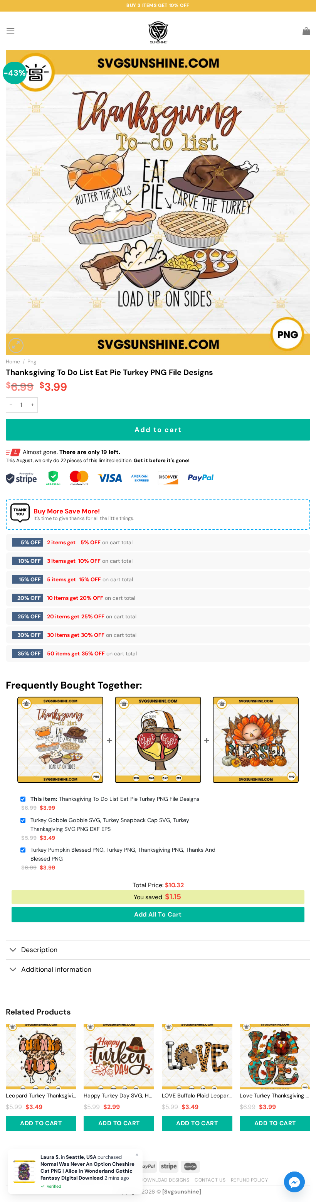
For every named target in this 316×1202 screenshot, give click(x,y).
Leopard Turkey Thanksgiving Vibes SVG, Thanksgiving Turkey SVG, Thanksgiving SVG (41, 1095)
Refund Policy (249, 1180)
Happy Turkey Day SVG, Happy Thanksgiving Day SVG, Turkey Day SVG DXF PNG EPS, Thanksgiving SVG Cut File (119, 1095)
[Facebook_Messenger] (294, 1182)
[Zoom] (16, 345)
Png (32, 361)
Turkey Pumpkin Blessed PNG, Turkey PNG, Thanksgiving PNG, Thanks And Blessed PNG (122, 854)
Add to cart (158, 429)
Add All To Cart (158, 914)
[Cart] (306, 30)
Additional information (56, 969)
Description (39, 949)
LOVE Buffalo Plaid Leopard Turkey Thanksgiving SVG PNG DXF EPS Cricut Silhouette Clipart (197, 1095)
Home (13, 361)
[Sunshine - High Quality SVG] (158, 31)
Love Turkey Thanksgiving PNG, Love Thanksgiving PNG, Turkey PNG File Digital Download (275, 1095)
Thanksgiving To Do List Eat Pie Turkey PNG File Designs (114, 798)
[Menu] (10, 30)
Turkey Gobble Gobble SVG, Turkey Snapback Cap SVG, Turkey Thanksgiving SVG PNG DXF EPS (109, 824)
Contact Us (210, 1180)
